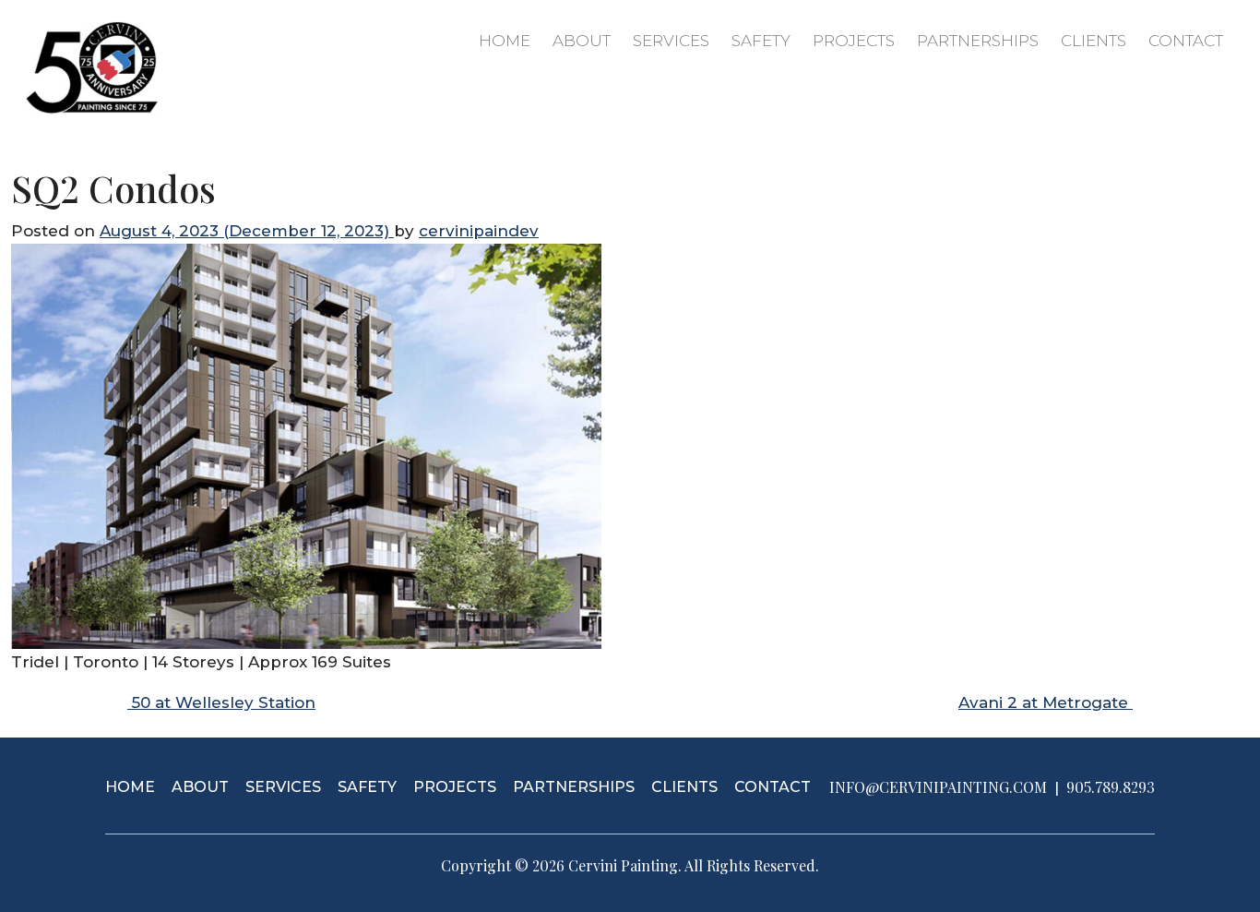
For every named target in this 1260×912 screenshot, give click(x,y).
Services (671, 40)
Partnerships (978, 40)
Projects (854, 40)
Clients (1093, 40)
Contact (1185, 40)
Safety (760, 40)
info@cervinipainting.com (938, 787)
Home (504, 40)
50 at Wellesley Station (221, 702)
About (582, 40)
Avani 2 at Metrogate (1045, 702)
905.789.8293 (1110, 787)
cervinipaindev (479, 231)
